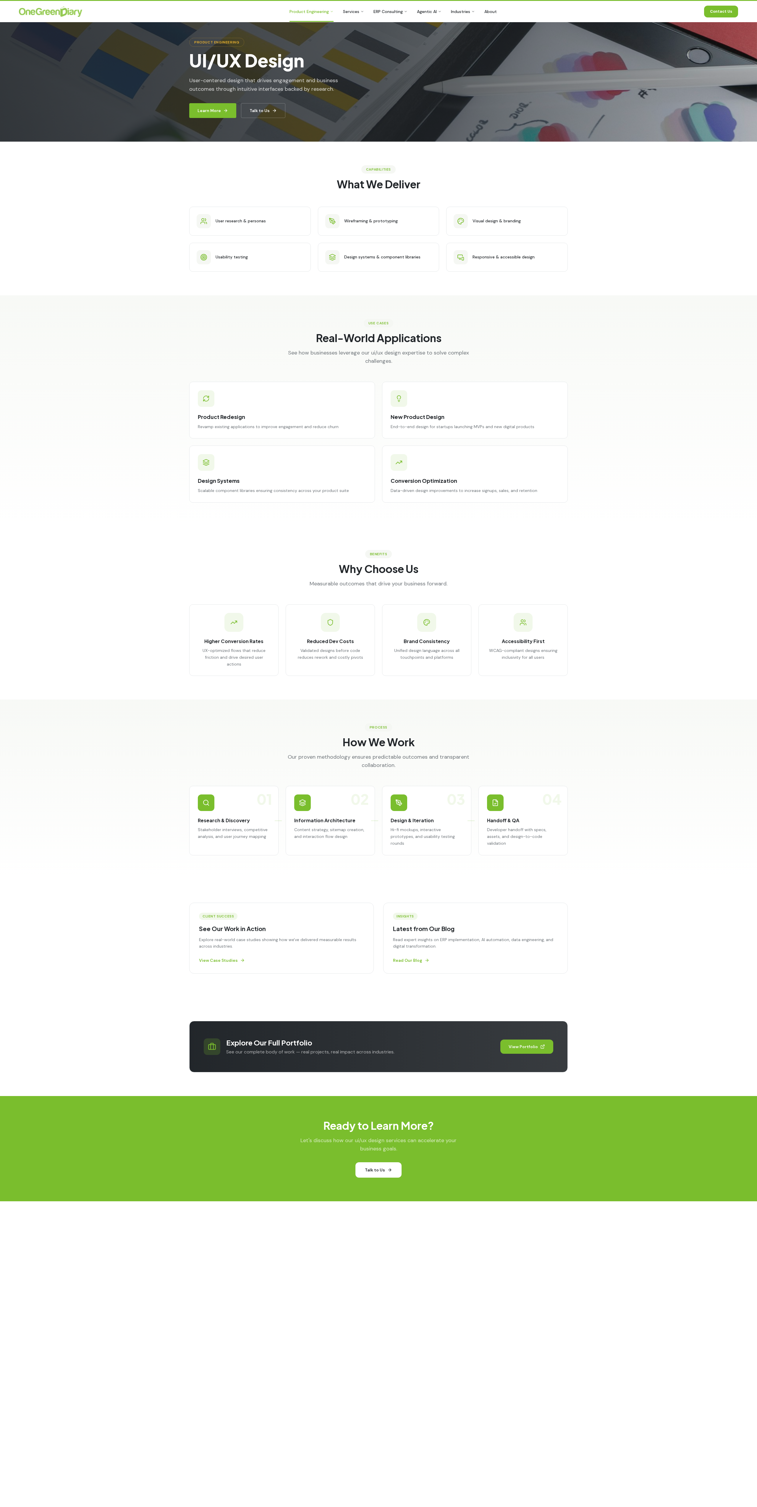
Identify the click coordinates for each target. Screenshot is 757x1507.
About (490, 11)
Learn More (209, 110)
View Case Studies (218, 960)
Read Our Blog (407, 960)
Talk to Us (260, 110)
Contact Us (721, 11)
